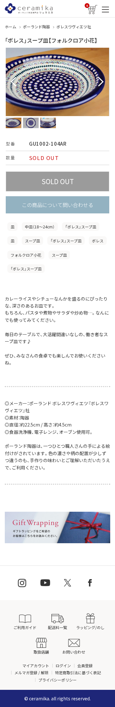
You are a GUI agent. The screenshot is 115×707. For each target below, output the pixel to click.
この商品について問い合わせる (57, 205)
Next (101, 82)
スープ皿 (32, 240)
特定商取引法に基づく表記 (78, 672)
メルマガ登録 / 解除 (31, 672)
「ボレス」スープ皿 (80, 226)
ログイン (63, 665)
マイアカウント (35, 665)
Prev (14, 82)
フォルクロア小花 (26, 255)
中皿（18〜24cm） (40, 226)
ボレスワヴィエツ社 (74, 26)
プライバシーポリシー (57, 680)
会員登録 (85, 665)
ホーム (10, 26)
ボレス (97, 240)
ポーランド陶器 (36, 26)
